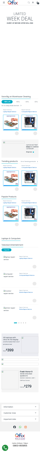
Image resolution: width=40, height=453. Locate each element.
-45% (27, 102)
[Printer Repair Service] (11, 313)
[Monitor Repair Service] (11, 296)
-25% (36, 102)
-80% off (7, 102)
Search (29, 2)
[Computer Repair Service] (11, 279)
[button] (15, 322)
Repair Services (7, 110)
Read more (17, 133)
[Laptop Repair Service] (11, 262)
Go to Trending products (28, 161)
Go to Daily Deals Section (10, 106)
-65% (18, 102)
